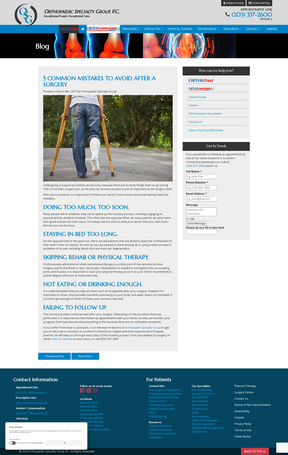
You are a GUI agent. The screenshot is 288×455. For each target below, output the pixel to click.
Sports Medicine (202, 390)
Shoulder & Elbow (203, 393)
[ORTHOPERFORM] (103, 29)
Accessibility (241, 411)
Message (192, 205)
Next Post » (85, 356)
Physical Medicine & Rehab (208, 428)
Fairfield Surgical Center (95, 429)
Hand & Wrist (200, 397)
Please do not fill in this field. (205, 228)
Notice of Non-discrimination (252, 405)
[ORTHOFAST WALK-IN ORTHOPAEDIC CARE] (69, 29)
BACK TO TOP (253, 451)
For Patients (207, 29)
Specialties (152, 29)
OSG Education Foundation (205, 113)
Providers (130, 29)
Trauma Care (200, 409)
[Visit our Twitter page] (90, 391)
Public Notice (242, 436)
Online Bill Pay (261, 3)
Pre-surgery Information (164, 390)
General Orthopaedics (205, 420)
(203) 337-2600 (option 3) (31, 403)
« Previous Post (54, 356)
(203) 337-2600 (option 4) (31, 413)
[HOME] (83, 29)
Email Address (196, 193)
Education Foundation (162, 433)
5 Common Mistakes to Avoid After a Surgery (99, 81)
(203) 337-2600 (252, 14)
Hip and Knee (200, 401)
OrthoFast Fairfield (91, 414)
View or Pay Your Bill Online (205, 130)
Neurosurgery (201, 416)
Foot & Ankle (200, 405)
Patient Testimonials (162, 409)
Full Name (194, 171)
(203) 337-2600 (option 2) (31, 392)
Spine (195, 412)
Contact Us (195, 122)
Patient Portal (235, 3)
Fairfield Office (89, 402)
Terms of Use (243, 430)
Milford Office (88, 406)
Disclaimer (155, 437)
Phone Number (197, 182)
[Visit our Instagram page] (96, 391)
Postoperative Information (165, 393)
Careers (271, 29)
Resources (231, 29)
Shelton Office (89, 410)
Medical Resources (160, 429)
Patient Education (160, 426)
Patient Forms (157, 401)
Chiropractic (199, 431)
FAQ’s (152, 412)
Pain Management (203, 424)
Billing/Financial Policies (164, 397)
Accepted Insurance (161, 405)
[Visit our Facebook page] (83, 391)
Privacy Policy (242, 424)
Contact (252, 29)
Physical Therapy (180, 29)
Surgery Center (244, 392)
